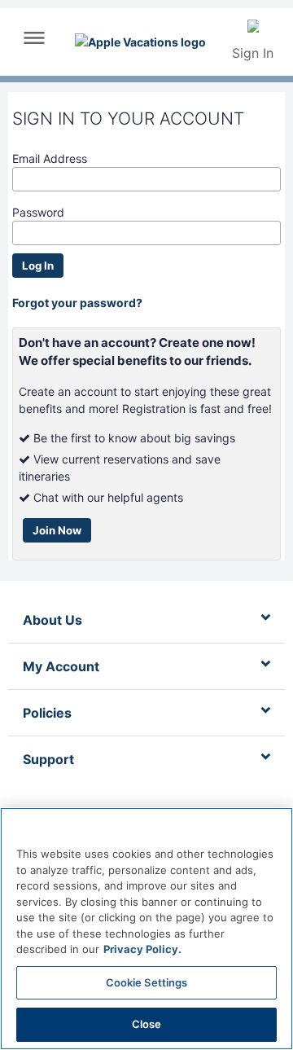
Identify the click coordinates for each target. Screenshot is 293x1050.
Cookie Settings (147, 982)
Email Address (49, 158)
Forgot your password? (77, 303)
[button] (34, 43)
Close (147, 1023)
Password (38, 212)
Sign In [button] (252, 53)
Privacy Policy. (142, 949)
